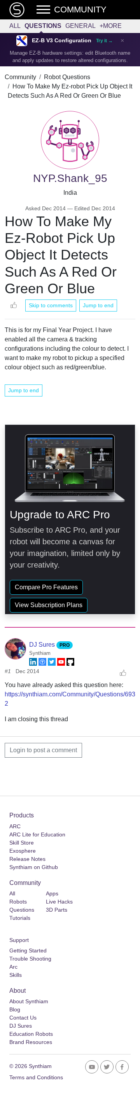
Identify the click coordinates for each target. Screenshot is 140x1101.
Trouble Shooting (30, 959)
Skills (15, 975)
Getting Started (28, 950)
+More (111, 26)
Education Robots (31, 1034)
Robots (18, 901)
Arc (13, 967)
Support (19, 940)
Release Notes (27, 859)
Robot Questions (67, 77)
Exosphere (22, 851)
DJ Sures (42, 644)
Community (20, 77)
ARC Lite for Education (37, 834)
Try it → (104, 40)
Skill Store (21, 843)
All (15, 26)
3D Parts (56, 910)
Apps (52, 893)
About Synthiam (28, 1001)
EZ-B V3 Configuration (61, 40)
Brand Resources (30, 1042)
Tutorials (19, 918)
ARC (15, 826)
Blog (14, 1009)
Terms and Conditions (36, 1077)
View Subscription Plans (48, 605)
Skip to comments (51, 305)
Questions (42, 26)
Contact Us (23, 1017)
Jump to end (98, 305)
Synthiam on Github (33, 867)
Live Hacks (59, 901)
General (80, 26)
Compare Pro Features (46, 587)
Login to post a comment (43, 750)
